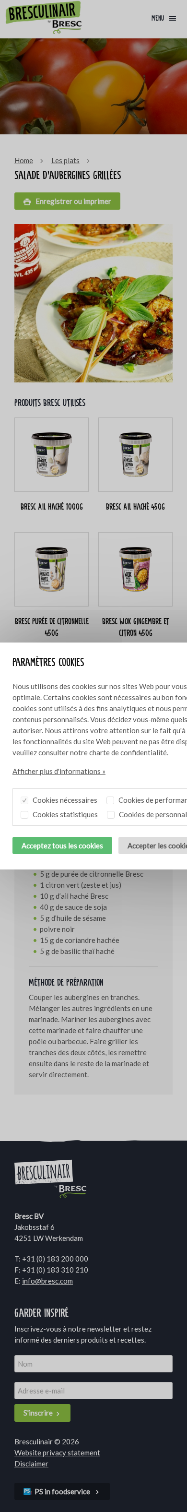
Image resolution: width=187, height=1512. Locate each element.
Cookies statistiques (64, 814)
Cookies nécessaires (64, 800)
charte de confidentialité (128, 752)
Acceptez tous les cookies (62, 845)
